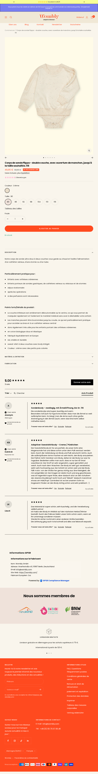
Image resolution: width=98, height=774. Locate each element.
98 (31, 202)
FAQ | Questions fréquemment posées (77, 670)
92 (23, 202)
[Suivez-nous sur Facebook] (8, 740)
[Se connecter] (87, 17)
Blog (27, 24)
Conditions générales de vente (78, 678)
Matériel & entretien (14, 357)
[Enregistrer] (40, 689)
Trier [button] (7, 393)
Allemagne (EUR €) (13, 751)
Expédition (25, 173)
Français (30, 751)
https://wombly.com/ (28, 572)
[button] (15, 177)
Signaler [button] (61, 427)
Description (10, 252)
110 (47, 202)
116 (55, 202)
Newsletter (57, 24)
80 (8, 202)
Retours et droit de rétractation (75, 685)
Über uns (12, 24)
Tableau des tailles (13, 208)
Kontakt (40, 24)
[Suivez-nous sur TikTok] (21, 740)
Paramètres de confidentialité (26, 758)
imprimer (71, 700)
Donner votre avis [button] (82, 382)
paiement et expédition (77, 691)
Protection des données (78, 696)
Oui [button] (55, 427)
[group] (17, 381)
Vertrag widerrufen (75, 712)
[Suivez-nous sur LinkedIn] (27, 740)
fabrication (10, 364)
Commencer (10, 30)
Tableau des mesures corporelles (76, 706)
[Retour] (6, 157)
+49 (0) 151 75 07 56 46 (50, 728)
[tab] (87, 393)
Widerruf (80, 17)
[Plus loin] (92, 157)
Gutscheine (75, 24)
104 (39, 202)
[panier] (92, 17)
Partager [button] (68, 427)
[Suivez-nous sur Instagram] (14, 740)
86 (16, 202)
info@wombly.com (24, 569)
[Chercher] (11, 17)
